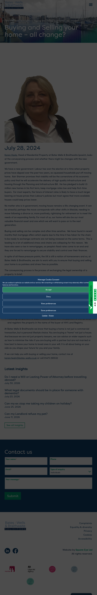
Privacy (51, 315)
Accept (49, 289)
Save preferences (48, 310)
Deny (48, 296)
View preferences (48, 303)
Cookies (44, 315)
